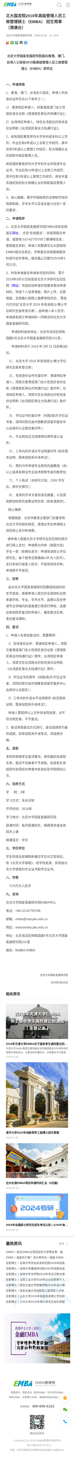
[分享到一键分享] (25, 42)
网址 (15, 233)
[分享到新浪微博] (7, 42)
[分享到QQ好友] (21, 42)
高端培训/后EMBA (48, 1397)
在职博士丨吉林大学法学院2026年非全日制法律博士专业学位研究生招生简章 (37, 1274)
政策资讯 (15, 1392)
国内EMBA (39, 1392)
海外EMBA (14, 1397)
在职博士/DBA (29, 1397)
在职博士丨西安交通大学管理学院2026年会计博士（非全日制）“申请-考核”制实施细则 (37, 1285)
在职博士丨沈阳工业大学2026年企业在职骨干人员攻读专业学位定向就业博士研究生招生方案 (37, 1279)
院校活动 (27, 1392)
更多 (61, 1243)
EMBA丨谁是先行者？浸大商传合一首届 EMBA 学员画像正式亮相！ (37, 1257)
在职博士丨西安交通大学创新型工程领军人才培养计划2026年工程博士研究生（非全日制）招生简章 (37, 1290)
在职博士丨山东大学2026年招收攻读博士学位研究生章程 (37, 1296)
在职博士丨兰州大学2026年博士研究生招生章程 (35, 1301)
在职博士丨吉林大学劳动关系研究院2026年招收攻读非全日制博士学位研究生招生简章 (37, 1263)
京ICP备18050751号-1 (39, 1445)
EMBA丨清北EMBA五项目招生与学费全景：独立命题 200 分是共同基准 (37, 1251)
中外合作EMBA (55, 1392)
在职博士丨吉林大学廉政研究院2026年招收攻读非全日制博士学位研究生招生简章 (37, 1268)
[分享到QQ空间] (16, 42)
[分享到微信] (12, 42)
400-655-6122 (43, 1406)
